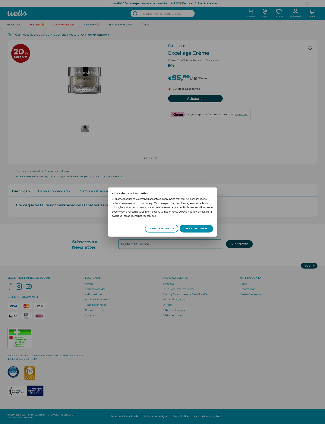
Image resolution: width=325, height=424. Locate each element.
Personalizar (159, 228)
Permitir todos (196, 228)
